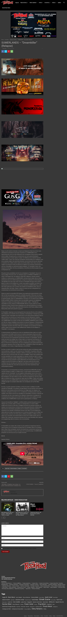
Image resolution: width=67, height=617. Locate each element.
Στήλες (53, 2)
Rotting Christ (32, 606)
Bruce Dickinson (26, 597)
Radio (54, 604)
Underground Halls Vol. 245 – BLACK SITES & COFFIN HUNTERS (36, 514)
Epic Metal (13, 599)
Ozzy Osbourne (15, 604)
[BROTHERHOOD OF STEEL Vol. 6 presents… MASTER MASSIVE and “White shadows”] (22, 506)
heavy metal (4, 602)
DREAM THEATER (6, 599)
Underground (55, 606)
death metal (48, 597)
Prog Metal (42, 604)
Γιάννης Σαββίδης (27, 608)
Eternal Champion (14, 468)
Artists (40, 2)
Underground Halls (6, 609)
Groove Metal (53, 599)
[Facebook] (2, 51)
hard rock (59, 599)
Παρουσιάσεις (23, 2)
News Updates (33, 2)
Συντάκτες (7, 39)
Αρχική (17, 2)
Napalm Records (60, 602)
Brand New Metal (6, 7)
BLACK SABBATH (19, 597)
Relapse (19, 468)
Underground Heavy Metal (17, 609)
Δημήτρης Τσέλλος (13, 39)
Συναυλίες (47, 2)
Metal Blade (45, 602)
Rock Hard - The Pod (25, 606)
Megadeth (29, 602)
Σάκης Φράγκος (37, 608)
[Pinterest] (8, 51)
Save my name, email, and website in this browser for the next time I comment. (20, 548)
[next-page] (4, 517)
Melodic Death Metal (37, 602)
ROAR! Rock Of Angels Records (9, 606)
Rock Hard (4, 48)
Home (2, 39)
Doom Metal (55, 597)
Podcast (21, 604)
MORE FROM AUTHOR (21, 500)
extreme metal (19, 599)
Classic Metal (41, 597)
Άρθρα (59, 2)
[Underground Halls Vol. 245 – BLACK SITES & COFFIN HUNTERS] (36, 506)
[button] (64, 2)
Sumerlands (24, 468)
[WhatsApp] (11, 51)
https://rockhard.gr (14, 493)
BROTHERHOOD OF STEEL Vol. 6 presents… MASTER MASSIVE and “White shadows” (22, 514)
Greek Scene (44, 599)
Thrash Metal (47, 606)
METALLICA (52, 602)
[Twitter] (5, 51)
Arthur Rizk (7, 468)
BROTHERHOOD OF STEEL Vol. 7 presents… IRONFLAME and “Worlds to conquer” (7, 514)
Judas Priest (23, 602)
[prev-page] (2, 517)
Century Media (34, 597)
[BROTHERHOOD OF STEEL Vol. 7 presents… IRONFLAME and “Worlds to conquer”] (7, 506)
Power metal (28, 604)
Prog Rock (49, 604)
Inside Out (10, 602)
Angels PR (4, 597)
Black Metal (11, 597)
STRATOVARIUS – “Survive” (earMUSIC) (34, 484)
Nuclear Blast (7, 604)
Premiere (35, 604)
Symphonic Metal (39, 606)
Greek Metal (35, 599)
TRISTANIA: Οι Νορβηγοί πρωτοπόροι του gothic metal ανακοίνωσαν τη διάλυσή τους (11, 485)
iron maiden (16, 602)
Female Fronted (28, 599)
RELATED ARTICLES (7, 500)
